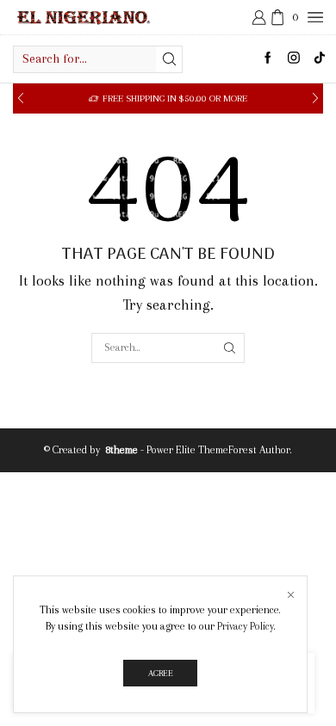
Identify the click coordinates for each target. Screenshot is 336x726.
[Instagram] (294, 59)
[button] (21, 98)
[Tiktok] (320, 59)
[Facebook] (268, 59)
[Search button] (169, 59)
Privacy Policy (245, 626)
